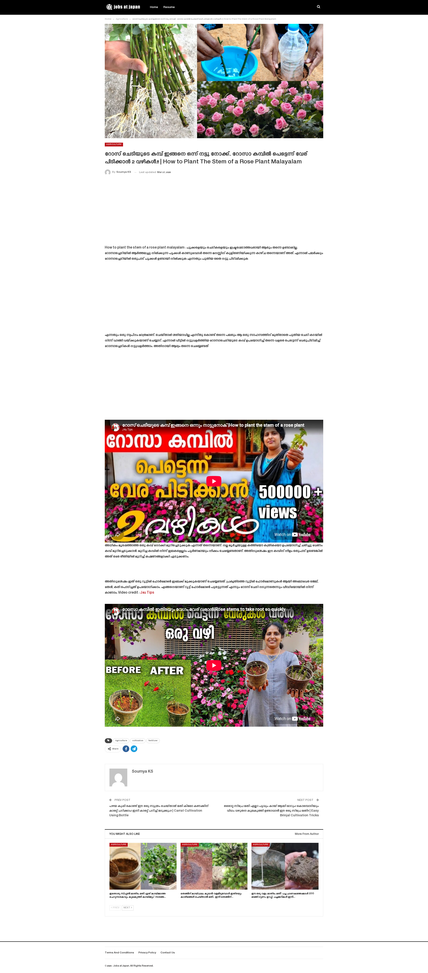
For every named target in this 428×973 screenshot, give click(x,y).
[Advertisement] (214, 211)
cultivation (137, 741)
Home (154, 7)
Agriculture (113, 144)
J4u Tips (147, 593)
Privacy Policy (147, 952)
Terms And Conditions (119, 952)
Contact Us (167, 952)
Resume (169, 7)
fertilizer (153, 741)
